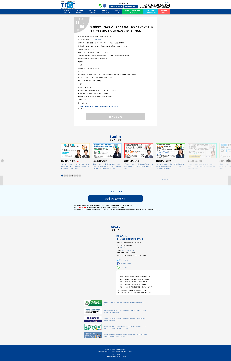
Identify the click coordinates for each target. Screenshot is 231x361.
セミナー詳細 (97, 40)
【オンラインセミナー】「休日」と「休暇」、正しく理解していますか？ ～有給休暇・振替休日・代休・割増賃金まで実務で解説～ (75, 166)
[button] (228, 160)
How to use (79, 13)
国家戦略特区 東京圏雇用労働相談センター (115, 349)
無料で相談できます (115, 198)
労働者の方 (164, 11)
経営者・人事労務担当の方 (132, 11)
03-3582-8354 (124, 248)
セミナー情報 (92, 11)
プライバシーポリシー (115, 354)
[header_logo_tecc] (68, 5)
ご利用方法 (80, 11)
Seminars (92, 13)
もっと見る (165, 179)
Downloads (105, 13)
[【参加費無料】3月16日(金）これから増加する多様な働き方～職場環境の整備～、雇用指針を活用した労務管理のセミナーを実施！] (1, 180)
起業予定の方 (150, 11)
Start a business (151, 13)
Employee (164, 13)
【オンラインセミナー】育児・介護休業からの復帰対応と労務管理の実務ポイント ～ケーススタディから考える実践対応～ (170, 166)
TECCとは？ (67, 11)
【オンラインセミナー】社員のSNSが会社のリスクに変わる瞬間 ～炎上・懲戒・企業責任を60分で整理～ (138, 166)
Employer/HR (133, 13)
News (117, 13)
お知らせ (117, 11)
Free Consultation (130, 6)
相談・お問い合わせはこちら (130, 250)
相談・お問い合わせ (116, 6)
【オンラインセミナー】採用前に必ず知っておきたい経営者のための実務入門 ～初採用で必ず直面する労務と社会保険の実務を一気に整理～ (107, 166)
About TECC (67, 13)
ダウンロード (105, 11)
